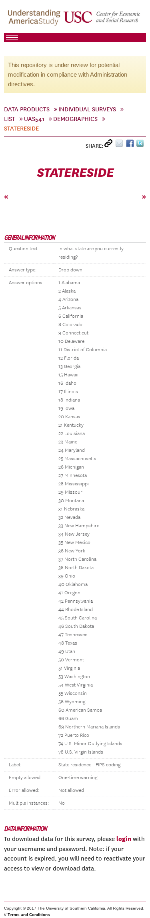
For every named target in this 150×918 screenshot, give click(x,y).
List (9, 119)
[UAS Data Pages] (35, 20)
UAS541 (34, 119)
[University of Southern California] (102, 20)
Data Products (27, 109)
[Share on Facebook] (131, 145)
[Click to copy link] (109, 145)
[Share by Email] (120, 145)
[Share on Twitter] (141, 145)
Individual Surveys (87, 109)
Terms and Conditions (29, 914)
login (123, 838)
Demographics (75, 119)
